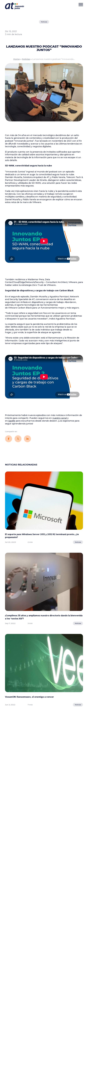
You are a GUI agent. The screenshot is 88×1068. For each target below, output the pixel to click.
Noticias (44, 22)
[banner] (14, 6)
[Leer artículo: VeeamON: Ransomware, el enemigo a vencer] (44, 664)
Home (16, 59)
